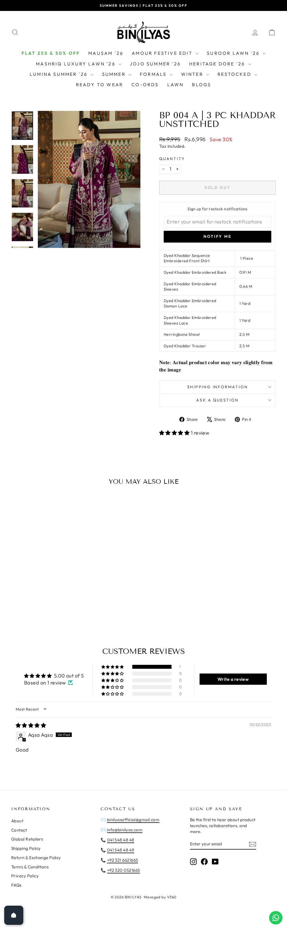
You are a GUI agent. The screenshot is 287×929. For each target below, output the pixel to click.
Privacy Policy (25, 875)
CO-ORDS (145, 84)
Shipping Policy (26, 848)
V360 (172, 897)
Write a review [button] (233, 679)
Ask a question (217, 400)
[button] (175, 433)
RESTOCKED (235, 74)
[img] (31, 725)
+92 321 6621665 (122, 860)
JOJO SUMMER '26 (155, 64)
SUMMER (114, 74)
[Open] (13, 915)
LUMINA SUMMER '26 (59, 74)
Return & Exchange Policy (36, 857)
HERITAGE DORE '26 (218, 64)
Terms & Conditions (29, 866)
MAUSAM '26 (105, 53)
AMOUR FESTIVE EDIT (163, 53)
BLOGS (201, 84)
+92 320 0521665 (123, 870)
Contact (19, 830)
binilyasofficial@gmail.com (133, 819)
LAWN (175, 84)
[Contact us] (276, 918)
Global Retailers (27, 839)
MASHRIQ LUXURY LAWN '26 (76, 64)
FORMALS (154, 74)
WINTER (193, 74)
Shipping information (217, 386)
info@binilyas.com (125, 829)
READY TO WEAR (99, 84)
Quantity (172, 158)
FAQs (16, 885)
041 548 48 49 (120, 850)
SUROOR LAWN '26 (234, 53)
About (17, 820)
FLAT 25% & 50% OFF (51, 53)
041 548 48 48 (120, 840)
